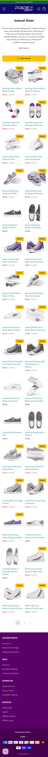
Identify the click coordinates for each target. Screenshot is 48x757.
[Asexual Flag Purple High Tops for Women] (35, 246)
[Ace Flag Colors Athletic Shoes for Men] (12, 76)
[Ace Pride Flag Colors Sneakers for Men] (12, 110)
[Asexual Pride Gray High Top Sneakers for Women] (35, 349)
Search (5, 712)
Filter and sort (25, 58)
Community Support (10, 673)
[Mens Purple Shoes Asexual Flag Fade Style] (12, 522)
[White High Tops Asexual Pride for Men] (35, 593)
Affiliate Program (9, 716)
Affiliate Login (7, 720)
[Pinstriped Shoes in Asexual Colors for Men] (35, 522)
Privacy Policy (7, 690)
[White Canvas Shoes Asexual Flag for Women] (12, 593)
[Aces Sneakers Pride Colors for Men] (12, 144)
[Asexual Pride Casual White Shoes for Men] (12, 314)
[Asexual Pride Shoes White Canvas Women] (35, 385)
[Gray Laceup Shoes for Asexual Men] (12, 454)
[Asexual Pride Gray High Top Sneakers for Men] (12, 349)
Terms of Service (8, 686)
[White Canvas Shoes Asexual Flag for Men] (35, 556)
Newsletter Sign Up (10, 695)
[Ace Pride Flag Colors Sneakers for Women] (35, 110)
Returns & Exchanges (10, 647)
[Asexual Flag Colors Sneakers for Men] (12, 178)
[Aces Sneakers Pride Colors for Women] (35, 144)
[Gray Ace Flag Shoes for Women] (35, 420)
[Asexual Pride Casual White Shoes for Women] (35, 314)
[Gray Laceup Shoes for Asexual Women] (35, 454)
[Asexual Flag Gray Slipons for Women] (35, 212)
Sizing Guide (7, 707)
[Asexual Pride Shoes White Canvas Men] (12, 385)
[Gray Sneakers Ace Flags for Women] (35, 488)
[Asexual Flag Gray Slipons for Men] (12, 212)
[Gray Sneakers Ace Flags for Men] (12, 488)
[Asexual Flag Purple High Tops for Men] (12, 246)
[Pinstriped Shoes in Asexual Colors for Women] (12, 556)
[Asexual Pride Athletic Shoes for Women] (35, 280)
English (22, 737)
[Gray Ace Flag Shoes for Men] (12, 420)
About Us (5, 665)
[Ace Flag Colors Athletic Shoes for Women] (35, 76)
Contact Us (6, 643)
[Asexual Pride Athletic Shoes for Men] (12, 280)
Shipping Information (10, 652)
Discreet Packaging (9, 669)
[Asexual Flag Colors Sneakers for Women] (35, 178)
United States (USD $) (23, 732)
